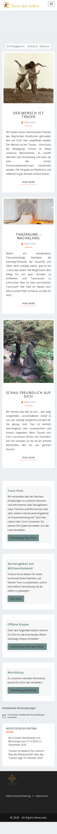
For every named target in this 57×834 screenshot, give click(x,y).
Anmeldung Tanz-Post (23, 537)
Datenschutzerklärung (18, 795)
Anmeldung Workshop (23, 690)
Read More (29, 181)
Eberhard (30, 122)
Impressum (41, 795)
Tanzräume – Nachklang (28, 236)
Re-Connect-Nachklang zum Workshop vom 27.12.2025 (24, 739)
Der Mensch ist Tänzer (28, 115)
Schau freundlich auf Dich (28, 394)
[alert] (28, 716)
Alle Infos (15, 598)
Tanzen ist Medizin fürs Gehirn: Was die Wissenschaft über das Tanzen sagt (26, 754)
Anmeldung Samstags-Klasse (27, 646)
